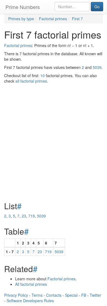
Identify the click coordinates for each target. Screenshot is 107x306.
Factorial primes (18, 45)
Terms (37, 295)
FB (83, 295)
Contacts (53, 295)
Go (97, 6)
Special (71, 295)
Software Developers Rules (30, 300)
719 (31, 215)
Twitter (95, 295)
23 (24, 215)
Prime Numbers (22, 6)
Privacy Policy (16, 295)
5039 (97, 67)
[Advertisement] (53, 128)
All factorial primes (31, 284)
